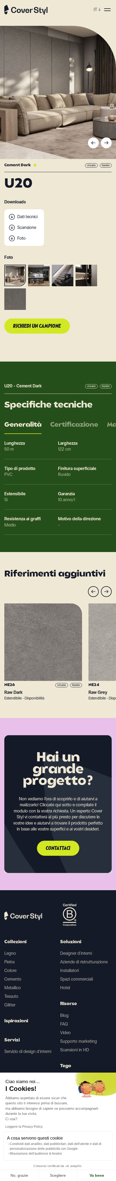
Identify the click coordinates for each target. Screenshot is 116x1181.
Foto (21, 238)
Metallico (12, 987)
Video (65, 1032)
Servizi (12, 1040)
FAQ (64, 1024)
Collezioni (15, 942)
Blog (64, 1015)
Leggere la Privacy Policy (24, 1127)
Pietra (9, 961)
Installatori (69, 970)
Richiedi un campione (37, 326)
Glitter (9, 1004)
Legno (10, 953)
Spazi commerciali (76, 979)
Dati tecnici (27, 216)
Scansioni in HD (74, 1049)
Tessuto (11, 996)
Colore (10, 970)
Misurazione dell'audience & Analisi (36, 1153)
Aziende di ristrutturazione (84, 961)
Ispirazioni (16, 1021)
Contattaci (58, 848)
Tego (65, 1066)
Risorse (68, 1004)
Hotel (65, 987)
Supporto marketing (78, 1041)
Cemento (12, 979)
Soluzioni (70, 942)
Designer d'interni (76, 953)
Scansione (26, 227)
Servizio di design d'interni (27, 1051)
